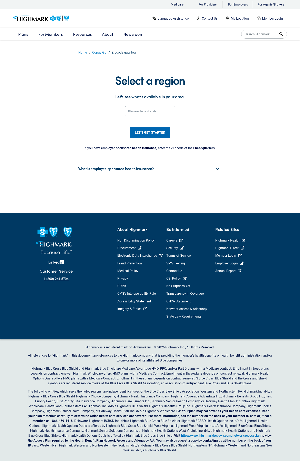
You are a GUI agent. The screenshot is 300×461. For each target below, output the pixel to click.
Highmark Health (227, 240)
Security (172, 248)
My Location (240, 18)
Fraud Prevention (129, 263)
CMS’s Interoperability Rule (136, 293)
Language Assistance (173, 18)
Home (82, 52)
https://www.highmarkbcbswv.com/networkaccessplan (221, 435)
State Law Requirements (183, 316)
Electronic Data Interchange (137, 255)
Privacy (122, 278)
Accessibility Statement (134, 301)
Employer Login (226, 263)
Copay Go (99, 52)
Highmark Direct (227, 248)
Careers (171, 240)
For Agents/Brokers (271, 4)
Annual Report (225, 271)
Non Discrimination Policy (136, 240)
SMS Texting (175, 263)
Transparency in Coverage (185, 293)
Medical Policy (127, 271)
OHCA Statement (178, 301)
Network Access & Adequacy (186, 309)
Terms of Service (178, 255)
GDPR (121, 286)
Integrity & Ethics (129, 309)
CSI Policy (173, 278)
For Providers (208, 4)
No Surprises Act (178, 286)
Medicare (177, 4)
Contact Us (210, 18)
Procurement (126, 248)
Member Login (272, 18)
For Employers (238, 4)
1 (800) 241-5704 (56, 278)
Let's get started (150, 132)
